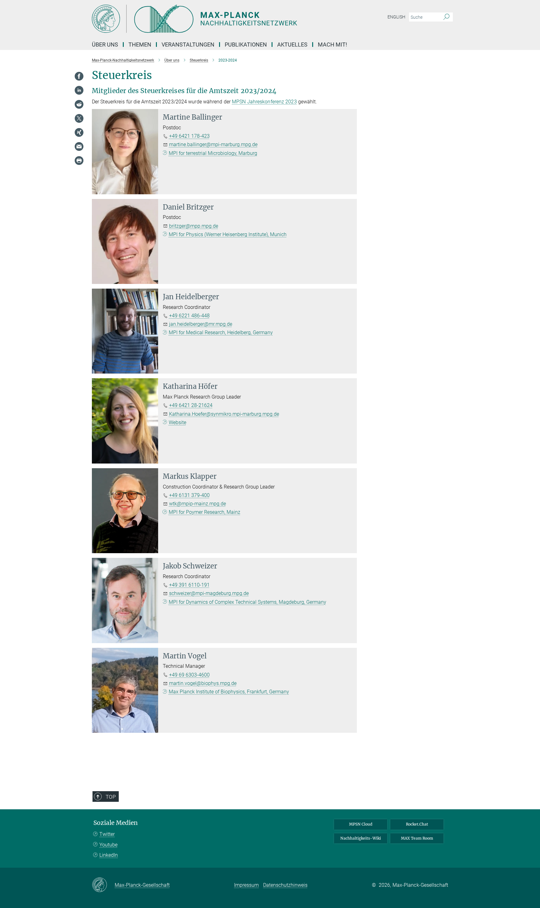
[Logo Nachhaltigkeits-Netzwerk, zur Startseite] (209, 19)
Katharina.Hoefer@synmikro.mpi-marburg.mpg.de (224, 414)
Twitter (107, 834)
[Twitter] (79, 118)
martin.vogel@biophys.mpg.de (203, 683)
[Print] (79, 160)
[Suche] (446, 17)
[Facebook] (79, 76)
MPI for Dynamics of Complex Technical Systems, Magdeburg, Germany (247, 602)
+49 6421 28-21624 (190, 405)
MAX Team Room (417, 838)
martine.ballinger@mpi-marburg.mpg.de (213, 144)
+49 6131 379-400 (189, 495)
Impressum (246, 885)
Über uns (105, 44)
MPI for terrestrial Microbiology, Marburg (213, 153)
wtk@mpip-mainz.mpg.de (197, 504)
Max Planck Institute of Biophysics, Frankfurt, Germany (229, 692)
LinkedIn (108, 855)
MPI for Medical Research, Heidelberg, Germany (221, 332)
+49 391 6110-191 (189, 585)
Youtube (108, 845)
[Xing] (79, 132)
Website (177, 422)
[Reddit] (79, 104)
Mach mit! (332, 44)
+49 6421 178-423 (189, 136)
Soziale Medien (115, 822)
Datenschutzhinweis (285, 885)
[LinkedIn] (79, 90)
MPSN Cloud (360, 824)
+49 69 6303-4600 (189, 675)
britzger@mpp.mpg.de (193, 226)
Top (111, 797)
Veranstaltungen (188, 44)
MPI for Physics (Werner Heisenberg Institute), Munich (228, 234)
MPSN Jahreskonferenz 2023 (264, 102)
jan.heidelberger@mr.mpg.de (200, 324)
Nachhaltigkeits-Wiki (360, 838)
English (396, 16)
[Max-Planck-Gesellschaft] (103, 885)
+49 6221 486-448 (189, 316)
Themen (139, 44)
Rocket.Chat (417, 824)
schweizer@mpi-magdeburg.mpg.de (209, 593)
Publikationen (246, 44)
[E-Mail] (79, 146)
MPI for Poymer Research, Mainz (204, 512)
